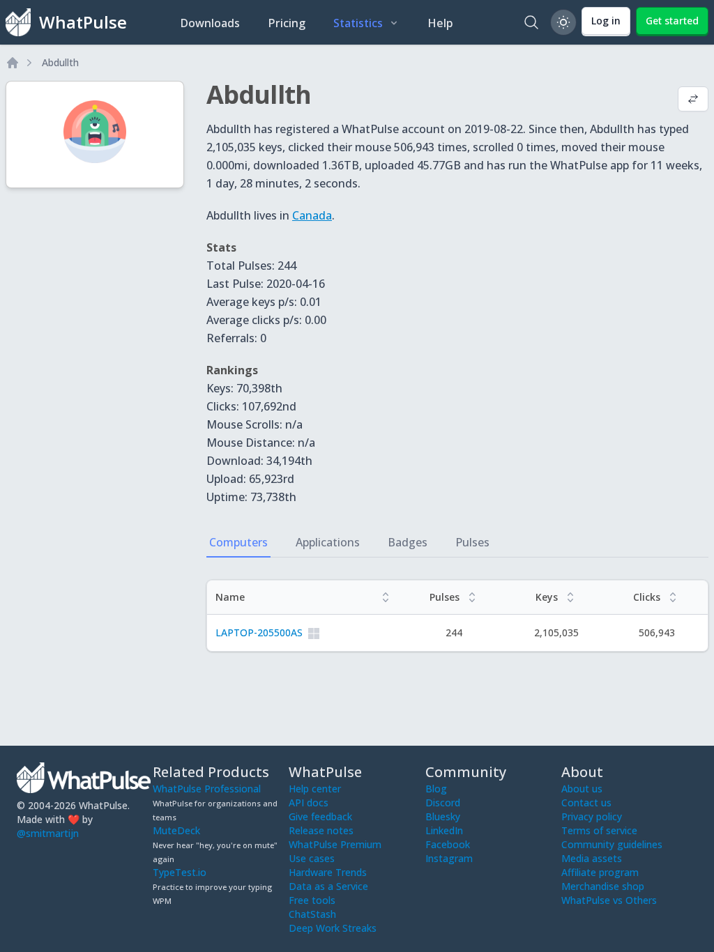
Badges (407, 542)
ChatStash (312, 914)
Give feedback (320, 816)
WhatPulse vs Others (609, 900)
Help (440, 23)
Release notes (321, 830)
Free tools (312, 900)
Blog (436, 788)
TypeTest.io (179, 872)
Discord (442, 802)
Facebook (447, 844)
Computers (238, 542)
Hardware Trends (328, 872)
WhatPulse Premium (335, 844)
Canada (312, 215)
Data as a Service (328, 886)
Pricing (286, 23)
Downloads (210, 23)
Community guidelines (611, 844)
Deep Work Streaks (333, 928)
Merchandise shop (602, 886)
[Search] (531, 22)
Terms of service (599, 830)
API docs (308, 802)
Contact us (586, 802)
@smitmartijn (48, 833)
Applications (328, 542)
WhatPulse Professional (207, 788)
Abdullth (60, 62)
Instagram (449, 858)
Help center (315, 788)
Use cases (312, 858)
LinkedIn (444, 830)
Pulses (472, 542)
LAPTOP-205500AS (259, 632)
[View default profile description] (693, 100)
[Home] (13, 63)
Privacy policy (591, 816)
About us (581, 788)
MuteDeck (176, 830)
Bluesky (442, 816)
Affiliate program (600, 872)
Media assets (591, 858)
